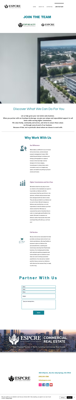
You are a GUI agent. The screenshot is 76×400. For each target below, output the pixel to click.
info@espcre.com (45, 380)
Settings (63, 397)
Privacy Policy (9, 398)
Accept (69, 397)
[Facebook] (43, 384)
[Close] (74, 397)
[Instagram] (40, 384)
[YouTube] (51, 384)
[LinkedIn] (47, 384)
